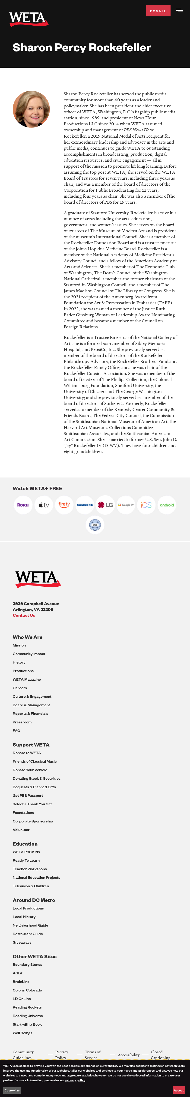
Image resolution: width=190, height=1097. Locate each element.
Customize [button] (12, 1090)
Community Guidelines (23, 1055)
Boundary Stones (27, 964)
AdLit (17, 973)
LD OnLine (22, 998)
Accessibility (129, 1055)
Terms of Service (93, 1055)
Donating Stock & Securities (36, 778)
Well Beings (22, 1032)
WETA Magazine (27, 679)
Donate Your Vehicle (30, 769)
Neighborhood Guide (30, 925)
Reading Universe (28, 1015)
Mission (19, 645)
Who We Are (27, 637)
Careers (20, 687)
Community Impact (29, 653)
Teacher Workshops (30, 868)
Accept (179, 1090)
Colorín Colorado (27, 990)
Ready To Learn (26, 860)
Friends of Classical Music (35, 761)
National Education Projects (36, 877)
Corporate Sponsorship (33, 821)
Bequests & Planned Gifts (34, 786)
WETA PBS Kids (26, 851)
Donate (158, 10)
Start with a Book (27, 1024)
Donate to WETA (27, 752)
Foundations (23, 812)
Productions (23, 670)
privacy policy (75, 1080)
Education (25, 843)
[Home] (29, 20)
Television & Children (31, 885)
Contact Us (24, 615)
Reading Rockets (27, 1007)
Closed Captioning (160, 1055)
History (19, 662)
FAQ (16, 730)
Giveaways (22, 942)
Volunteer (21, 829)
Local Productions (28, 908)
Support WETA (31, 744)
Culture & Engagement (32, 696)
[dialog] (95, 1078)
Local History (24, 916)
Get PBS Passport (28, 795)
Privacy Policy (61, 1055)
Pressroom (22, 722)
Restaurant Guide (28, 933)
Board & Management (31, 704)
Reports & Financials (30, 713)
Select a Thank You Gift (32, 804)
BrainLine (21, 981)
